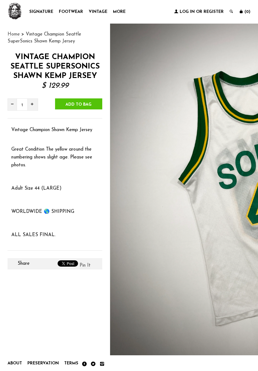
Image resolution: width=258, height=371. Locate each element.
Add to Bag (78, 104)
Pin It (85, 265)
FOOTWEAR (71, 12)
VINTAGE (98, 12)
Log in (187, 12)
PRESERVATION (43, 363)
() (246, 12)
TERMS (71, 363)
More (119, 12)
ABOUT (15, 363)
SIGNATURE (41, 12)
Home (14, 34)
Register (214, 12)
